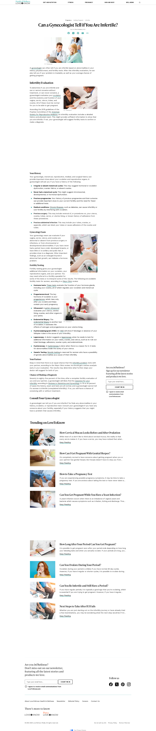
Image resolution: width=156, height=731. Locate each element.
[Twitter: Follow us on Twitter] (117, 684)
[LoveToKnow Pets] (50, 713)
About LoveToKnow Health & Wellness (39, 701)
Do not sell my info (100, 723)
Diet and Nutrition (49, 2)
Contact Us (95, 701)
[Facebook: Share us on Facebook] (68, 33)
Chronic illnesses (56, 207)
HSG (62, 331)
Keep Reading (65, 442)
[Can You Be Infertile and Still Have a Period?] (42, 590)
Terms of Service (124, 723)
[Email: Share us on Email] (82, 33)
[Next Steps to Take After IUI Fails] (42, 610)
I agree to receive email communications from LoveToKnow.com (116, 394)
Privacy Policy (112, 723)
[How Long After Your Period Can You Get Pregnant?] (42, 548)
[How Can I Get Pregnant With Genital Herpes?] (42, 457)
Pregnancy (89, 2)
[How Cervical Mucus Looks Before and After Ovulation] (42, 437)
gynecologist (37, 68)
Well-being (130, 2)
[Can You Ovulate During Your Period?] (42, 569)
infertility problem (80, 363)
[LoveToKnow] (32, 713)
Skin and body (109, 2)
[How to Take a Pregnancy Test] (42, 478)
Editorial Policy (73, 701)
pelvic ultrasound (52, 308)
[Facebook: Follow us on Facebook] (111, 684)
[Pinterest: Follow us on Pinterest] (123, 684)
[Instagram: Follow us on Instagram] (129, 684)
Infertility (87, 20)
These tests (51, 285)
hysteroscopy (53, 346)
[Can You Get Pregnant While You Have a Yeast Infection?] (42, 499)
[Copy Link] (87, 33)
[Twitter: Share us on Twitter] (73, 33)
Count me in (119, 387)
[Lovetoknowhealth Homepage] (23, 2)
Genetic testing (53, 352)
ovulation (57, 95)
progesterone (39, 299)
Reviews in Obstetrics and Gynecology (63, 383)
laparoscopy (67, 337)
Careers (85, 701)
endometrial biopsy (41, 322)
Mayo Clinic (67, 281)
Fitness (70, 2)
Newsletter (61, 701)
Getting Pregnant (78, 20)
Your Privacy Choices (80, 730)
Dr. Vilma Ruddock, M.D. (79, 29)
